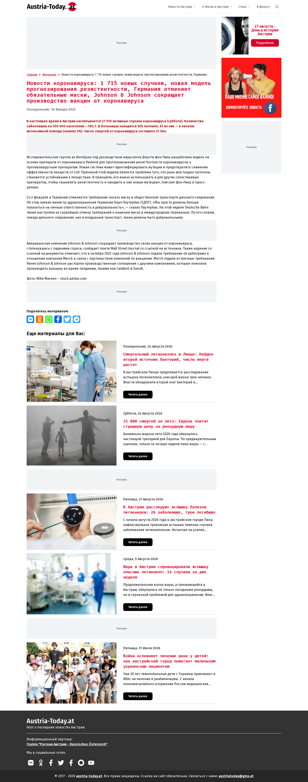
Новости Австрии (180, 7)
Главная (32, 74)
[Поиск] (277, 7)
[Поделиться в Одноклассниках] (39, 319)
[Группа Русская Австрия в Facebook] (71, 763)
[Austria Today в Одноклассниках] (41, 763)
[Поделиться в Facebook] (58, 319)
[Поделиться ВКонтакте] (30, 319)
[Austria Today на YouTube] (91, 763)
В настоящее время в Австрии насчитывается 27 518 (70, 121)
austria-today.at (89, 776)
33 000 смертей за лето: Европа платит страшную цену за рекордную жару (79, 408)
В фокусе (263, 7)
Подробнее (265, 43)
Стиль (243, 7)
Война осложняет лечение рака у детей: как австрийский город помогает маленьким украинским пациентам (102, 644)
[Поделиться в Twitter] (67, 319)
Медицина (49, 74)
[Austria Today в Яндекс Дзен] (81, 763)
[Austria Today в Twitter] (61, 763)
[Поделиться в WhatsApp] (49, 319)
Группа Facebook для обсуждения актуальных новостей (248, 62)
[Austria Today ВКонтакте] (31, 763)
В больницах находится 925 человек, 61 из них (136, 126)
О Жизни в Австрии (215, 7)
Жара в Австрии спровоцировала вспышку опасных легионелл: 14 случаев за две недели (89, 555)
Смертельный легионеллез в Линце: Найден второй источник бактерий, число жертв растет (91, 343)
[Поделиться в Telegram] (76, 319)
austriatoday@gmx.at (236, 776)
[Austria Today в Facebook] (51, 763)
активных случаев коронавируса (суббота (147, 121)
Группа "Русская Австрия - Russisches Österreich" (67, 744)
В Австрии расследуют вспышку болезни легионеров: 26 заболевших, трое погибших (86, 495)
